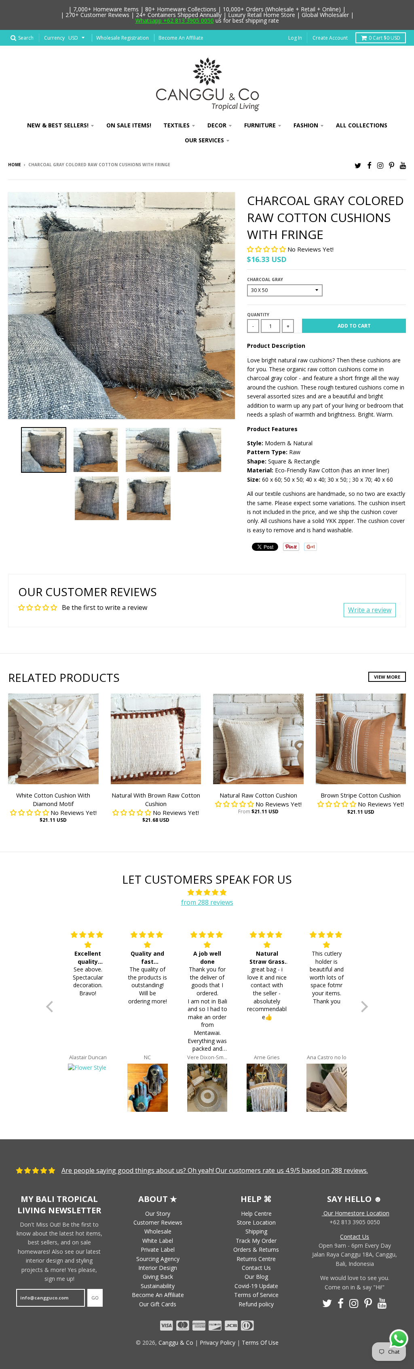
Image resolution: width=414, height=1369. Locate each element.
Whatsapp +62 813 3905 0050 (174, 20)
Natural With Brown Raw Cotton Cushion (156, 799)
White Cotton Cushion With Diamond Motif (53, 799)
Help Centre (256, 1213)
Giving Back (158, 1276)
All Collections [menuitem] (361, 125)
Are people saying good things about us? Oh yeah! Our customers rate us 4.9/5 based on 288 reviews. (214, 1170)
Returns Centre (256, 1259)
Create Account (330, 37)
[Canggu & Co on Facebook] (369, 165)
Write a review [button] (369, 609)
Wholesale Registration (122, 37)
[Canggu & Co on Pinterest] (391, 165)
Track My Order (256, 1240)
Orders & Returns (256, 1249)
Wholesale (157, 1231)
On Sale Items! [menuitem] (128, 125)
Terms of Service (256, 1295)
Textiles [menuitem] (176, 125)
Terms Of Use (260, 1342)
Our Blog (256, 1276)
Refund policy (256, 1304)
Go (95, 1298)
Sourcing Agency (158, 1259)
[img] (207, 892)
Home (14, 164)
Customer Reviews (157, 1222)
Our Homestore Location (355, 1213)
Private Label (158, 1249)
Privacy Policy (217, 1342)
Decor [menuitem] (216, 125)
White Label (157, 1240)
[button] (267, 249)
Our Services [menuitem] (204, 140)
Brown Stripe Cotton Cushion (361, 795)
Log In (295, 37)
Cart (384, 37)
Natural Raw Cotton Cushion (258, 795)
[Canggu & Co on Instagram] (380, 165)
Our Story (157, 1213)
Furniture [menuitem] (260, 125)
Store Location (256, 1222)
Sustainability (158, 1286)
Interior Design (157, 1268)
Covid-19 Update (256, 1286)
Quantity (258, 314)
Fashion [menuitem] (306, 125)
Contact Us (256, 1268)
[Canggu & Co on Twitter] (358, 165)
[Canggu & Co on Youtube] (403, 165)
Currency (54, 37)
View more (387, 677)
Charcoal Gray (265, 279)
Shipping (256, 1231)
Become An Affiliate (180, 37)
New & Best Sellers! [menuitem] (58, 125)
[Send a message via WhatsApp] (399, 1339)
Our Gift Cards (157, 1304)
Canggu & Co (175, 1342)
